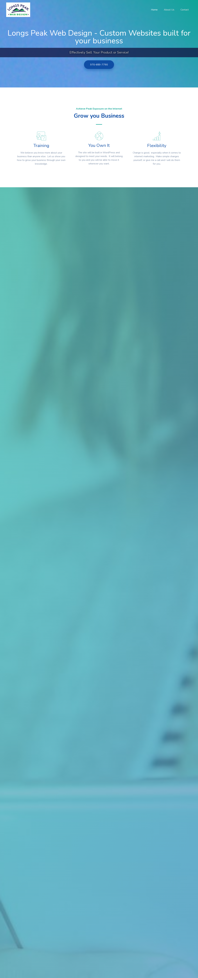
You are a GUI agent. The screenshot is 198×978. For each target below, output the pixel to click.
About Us (169, 9)
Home (154, 9)
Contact (185, 9)
